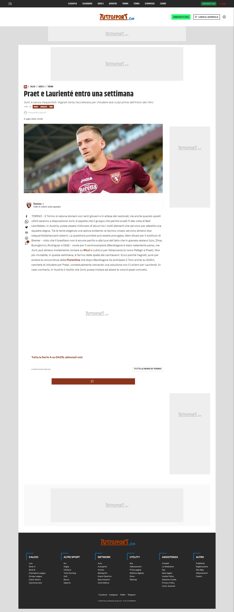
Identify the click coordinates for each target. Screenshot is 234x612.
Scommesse (150, 4)
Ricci (87, 250)
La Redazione (168, 566)
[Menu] (10, 4)
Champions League (37, 573)
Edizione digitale (137, 573)
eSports (67, 583)
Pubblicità (200, 563)
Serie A (101, 4)
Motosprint (102, 573)
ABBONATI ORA (181, 17)
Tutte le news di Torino (148, 368)
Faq (163, 570)
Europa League (35, 576)
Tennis (136, 4)
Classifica (72, 4)
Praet (36, 106)
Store (132, 576)
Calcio (32, 86)
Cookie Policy (168, 576)
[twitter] (26, 227)
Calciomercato (35, 583)
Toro (51, 106)
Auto (100, 563)
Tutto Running (70, 573)
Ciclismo (67, 570)
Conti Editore (103, 583)
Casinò (163, 4)
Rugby (66, 566)
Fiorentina (73, 260)
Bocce (66, 579)
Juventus (113, 4)
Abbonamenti (135, 566)
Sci (65, 563)
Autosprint (102, 566)
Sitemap (133, 579)
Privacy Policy (168, 583)
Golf (65, 576)
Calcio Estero (35, 579)
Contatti (165, 563)
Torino (125, 4)
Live (223, 4)
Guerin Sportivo (105, 576)
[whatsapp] (26, 221)
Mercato (43, 106)
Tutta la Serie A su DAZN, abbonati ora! (57, 357)
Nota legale (167, 573)
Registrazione (202, 566)
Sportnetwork (104, 579)
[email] (26, 232)
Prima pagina (135, 570)
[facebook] (26, 216)
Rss (131, 563)
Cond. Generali (168, 586)
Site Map (200, 570)
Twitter (123, 595)
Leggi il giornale (208, 17)
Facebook (103, 595)
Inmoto (101, 570)
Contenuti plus (208, 3)
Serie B (32, 570)
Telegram (132, 595)
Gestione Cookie (169, 579)
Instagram (113, 595)
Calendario (87, 4)
